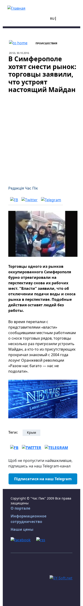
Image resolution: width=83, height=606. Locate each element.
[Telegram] (51, 200)
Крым (31, 432)
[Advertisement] (41, 136)
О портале (20, 508)
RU (52, 18)
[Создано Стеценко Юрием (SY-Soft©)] (61, 577)
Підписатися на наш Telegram (43, 478)
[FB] (14, 200)
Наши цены (22, 529)
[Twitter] (29, 200)
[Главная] (16, 7)
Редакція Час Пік (23, 188)
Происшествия (46, 43)
